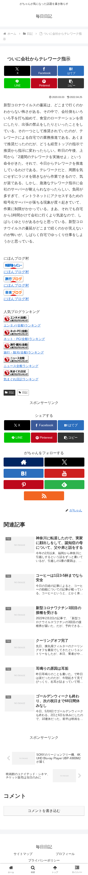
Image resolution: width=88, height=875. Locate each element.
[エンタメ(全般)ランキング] (16, 318)
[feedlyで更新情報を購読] (64, 484)
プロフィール (65, 854)
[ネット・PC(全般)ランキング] (16, 332)
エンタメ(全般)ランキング (22, 325)
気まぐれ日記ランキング (21, 379)
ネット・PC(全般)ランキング (24, 339)
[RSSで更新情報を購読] (44, 495)
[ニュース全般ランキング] (16, 359)
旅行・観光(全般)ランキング (24, 352)
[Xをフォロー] (64, 462)
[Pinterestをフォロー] (24, 484)
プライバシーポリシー (44, 860)
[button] (71, 83)
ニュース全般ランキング (21, 366)
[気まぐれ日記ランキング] (16, 372)
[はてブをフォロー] (24, 473)
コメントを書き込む (44, 811)
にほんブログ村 (16, 272)
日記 (11, 392)
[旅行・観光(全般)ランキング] (16, 345)
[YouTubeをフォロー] (64, 473)
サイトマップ (23, 854)
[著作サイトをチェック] (24, 462)
